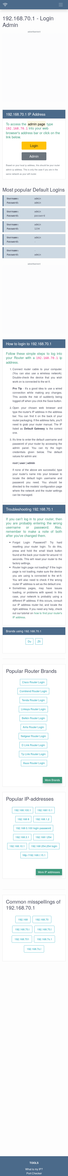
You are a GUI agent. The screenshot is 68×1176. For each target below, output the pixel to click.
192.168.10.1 (17, 846)
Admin (34, 156)
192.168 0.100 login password (33, 828)
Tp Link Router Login (33, 754)
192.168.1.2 (42, 819)
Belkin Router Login (33, 718)
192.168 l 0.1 (44, 810)
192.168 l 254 (43, 837)
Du (29, 641)
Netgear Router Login (33, 736)
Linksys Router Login (33, 709)
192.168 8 (23, 819)
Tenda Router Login (33, 700)
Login (34, 145)
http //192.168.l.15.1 (34, 855)
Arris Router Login (33, 727)
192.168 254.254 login (44, 846)
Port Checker (34, 1173)
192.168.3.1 (22, 837)
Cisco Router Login (33, 682)
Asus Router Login (34, 763)
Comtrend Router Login (33, 691)
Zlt (38, 641)
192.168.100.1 (22, 810)
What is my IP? (34, 1169)
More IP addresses (49, 872)
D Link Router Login (33, 745)
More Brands (52, 780)
